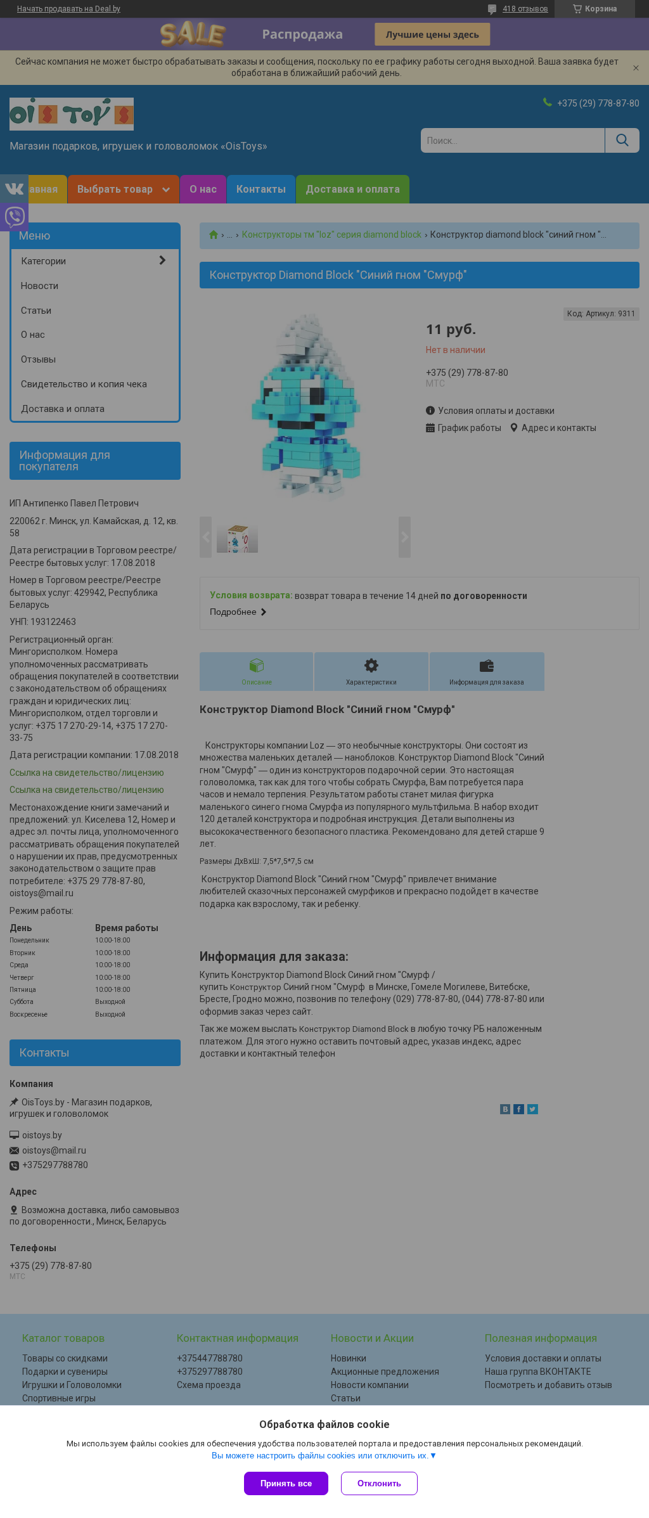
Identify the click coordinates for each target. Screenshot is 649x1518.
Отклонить (379, 1483)
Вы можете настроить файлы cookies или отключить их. (320, 1455)
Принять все (286, 1483)
